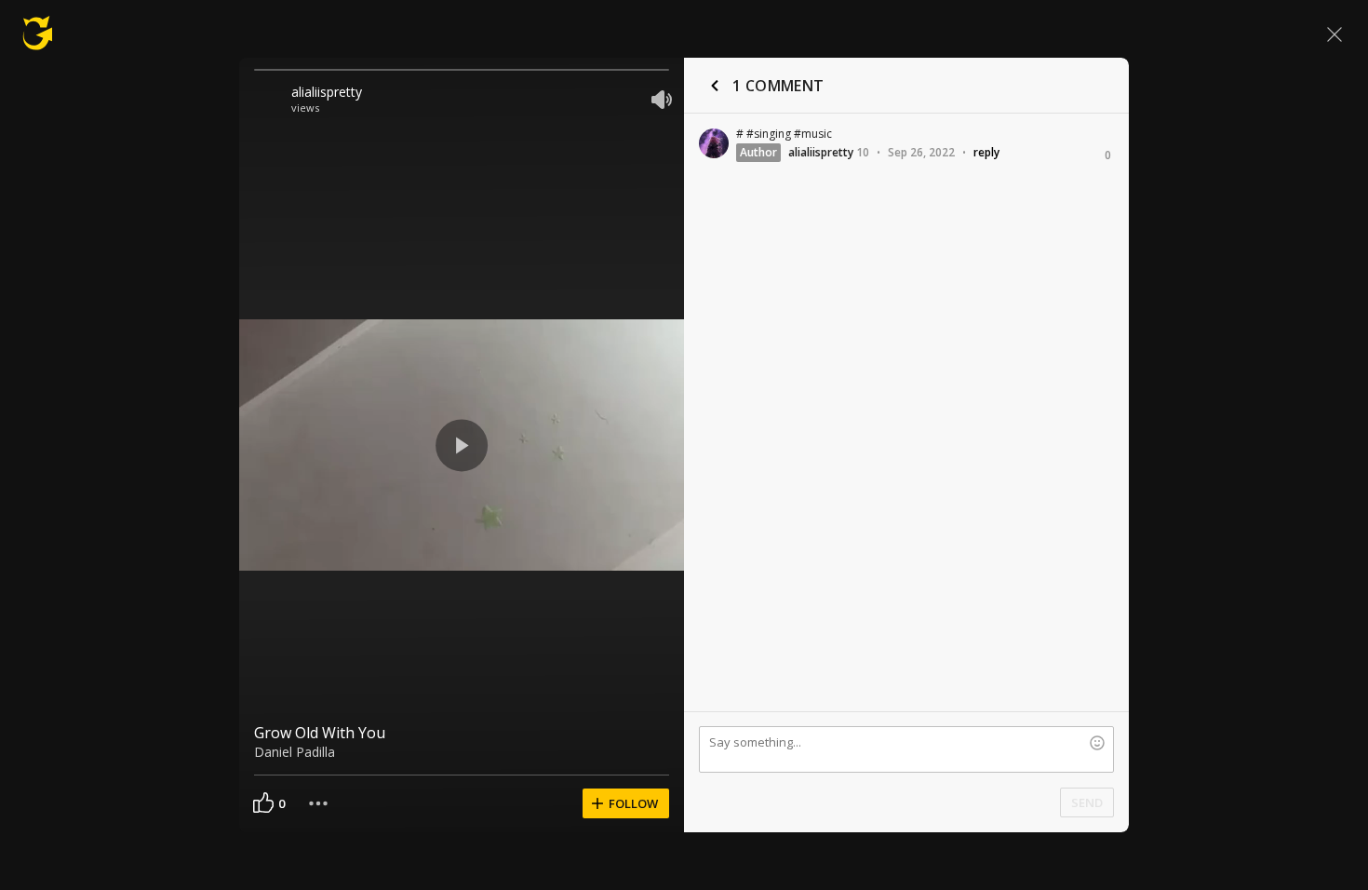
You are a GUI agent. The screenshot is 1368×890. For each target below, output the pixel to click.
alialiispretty (326, 92)
